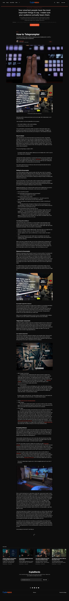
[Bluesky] (36, 587)
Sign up (34, 592)
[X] (30, 587)
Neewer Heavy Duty (48, 422)
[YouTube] (38, 587)
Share (50, 41)
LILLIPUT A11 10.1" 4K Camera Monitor (27, 400)
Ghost (65, 592)
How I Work (12, 2)
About (7, 2)
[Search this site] (54, 2)
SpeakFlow (18, 453)
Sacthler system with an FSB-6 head (25, 420)
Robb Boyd (21, 41)
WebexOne (38, 159)
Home (4, 2)
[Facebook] (32, 587)
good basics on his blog (29, 457)
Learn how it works (34, 24)
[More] (19, 2)
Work (16, 2)
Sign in (58, 2)
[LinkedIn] (34, 587)
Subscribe (63, 2)
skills (17, 31)
